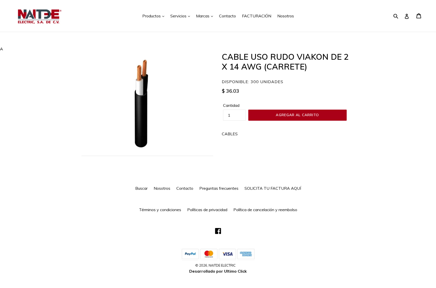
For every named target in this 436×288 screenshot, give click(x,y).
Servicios (178, 15)
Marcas (203, 15)
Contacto (227, 15)
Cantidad (231, 105)
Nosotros (285, 15)
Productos (152, 15)
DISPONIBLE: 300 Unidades (252, 81)
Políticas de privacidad (207, 209)
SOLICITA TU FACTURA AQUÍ (272, 188)
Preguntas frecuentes (218, 188)
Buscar (141, 188)
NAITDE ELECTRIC (222, 265)
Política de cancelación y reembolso (265, 209)
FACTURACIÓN (256, 15)
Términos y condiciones (160, 209)
